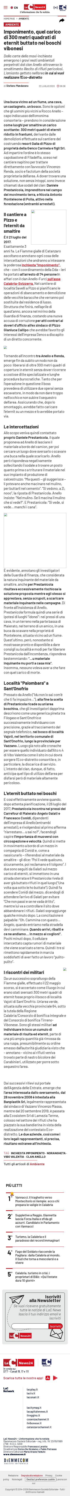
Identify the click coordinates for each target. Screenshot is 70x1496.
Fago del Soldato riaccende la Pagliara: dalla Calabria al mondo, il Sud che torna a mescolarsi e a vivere (37, 1257)
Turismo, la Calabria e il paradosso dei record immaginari (37, 1238)
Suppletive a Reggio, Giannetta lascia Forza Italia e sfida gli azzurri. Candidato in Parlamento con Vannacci (37, 1220)
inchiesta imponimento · (28, 1153)
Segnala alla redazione (32, 1475)
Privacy (48, 1475)
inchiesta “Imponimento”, (41, 265)
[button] (62, 20)
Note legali (17, 1479)
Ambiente (24, 18)
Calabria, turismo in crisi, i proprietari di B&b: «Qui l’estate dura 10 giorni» (36, 1276)
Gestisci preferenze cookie (41, 1479)
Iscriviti (55, 1326)
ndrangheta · (57, 1153)
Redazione (13, 1475)
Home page (9, 18)
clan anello (36, 1156)
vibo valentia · (14, 1156)
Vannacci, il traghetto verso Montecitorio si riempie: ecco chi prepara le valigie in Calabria (37, 1201)
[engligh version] (12, 7)
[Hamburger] (5, 7)
